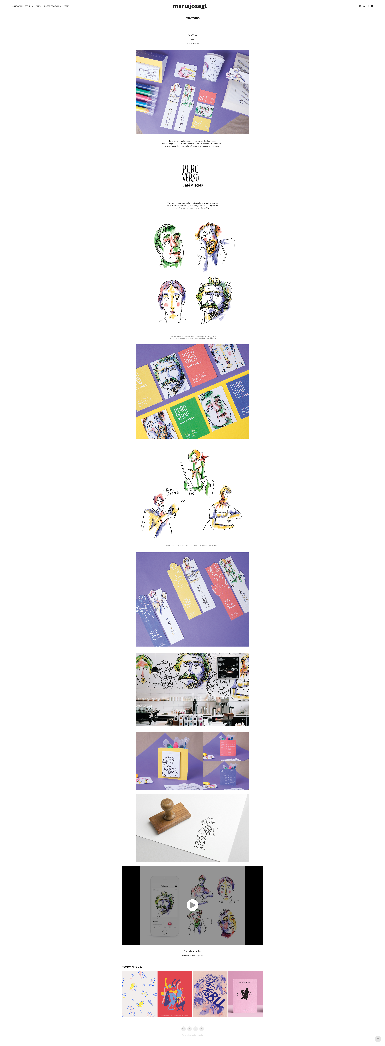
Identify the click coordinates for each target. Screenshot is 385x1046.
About (66, 6)
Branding (29, 6)
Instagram (198, 955)
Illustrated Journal (52, 6)
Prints (38, 6)
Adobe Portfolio (197, 1035)
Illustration (17, 6)
